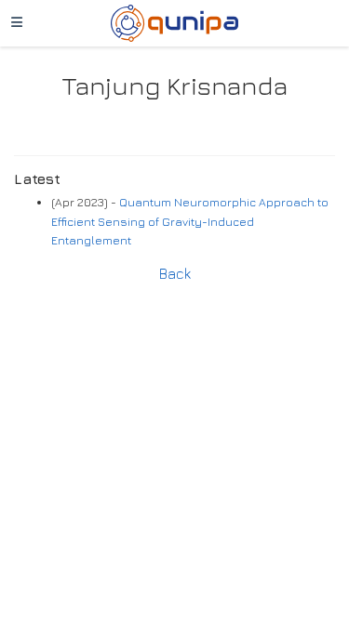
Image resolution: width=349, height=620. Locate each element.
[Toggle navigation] (16, 23)
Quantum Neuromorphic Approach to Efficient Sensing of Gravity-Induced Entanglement (190, 221)
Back (175, 273)
